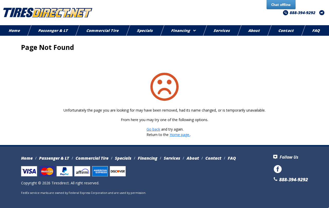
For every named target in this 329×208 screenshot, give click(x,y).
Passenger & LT (53, 30)
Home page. (180, 134)
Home (27, 158)
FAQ (232, 158)
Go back (153, 129)
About (254, 30)
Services (222, 30)
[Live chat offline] (281, 5)
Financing (180, 30)
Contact (286, 30)
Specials (145, 30)
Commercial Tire (103, 30)
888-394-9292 (302, 12)
